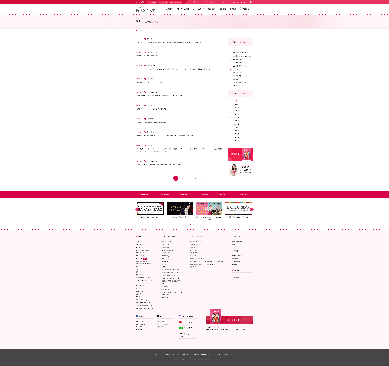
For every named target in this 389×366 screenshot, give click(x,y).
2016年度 (236, 137)
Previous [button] (137, 210)
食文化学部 (139, 327)
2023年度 (236, 114)
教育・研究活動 (140, 255)
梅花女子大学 (139, 321)
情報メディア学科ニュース (242, 53)
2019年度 (236, 127)
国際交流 (236, 251)
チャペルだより (194, 255)
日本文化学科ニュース (240, 62)
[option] (150, 210)
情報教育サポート (195, 247)
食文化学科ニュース (239, 72)
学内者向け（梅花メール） (173, 354)
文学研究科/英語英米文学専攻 (170, 272)
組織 (137, 269)
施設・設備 (139, 288)
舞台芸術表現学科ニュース (242, 56)
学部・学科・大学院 (170, 237)
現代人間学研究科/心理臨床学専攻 (171, 269)
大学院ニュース (238, 86)
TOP (136, 30)
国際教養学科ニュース (240, 59)
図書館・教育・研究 (141, 291)
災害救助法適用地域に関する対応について (201, 264)
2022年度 (236, 117)
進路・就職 (237, 237)
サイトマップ (200, 2)
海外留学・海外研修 (237, 255)
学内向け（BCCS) (158, 354)
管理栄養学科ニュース (240, 76)
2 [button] (194, 224)
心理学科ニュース (239, 69)
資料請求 (235, 2)
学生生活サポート (195, 244)
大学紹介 (141, 237)
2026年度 (236, 104)
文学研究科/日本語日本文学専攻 (170, 278)
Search (251, 2)
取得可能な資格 (166, 289)
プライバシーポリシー (229, 354)
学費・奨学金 (139, 275)
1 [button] (190, 224)
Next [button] (252, 210)
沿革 (137, 266)
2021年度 (236, 121)
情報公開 (138, 294)
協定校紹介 (235, 258)
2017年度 (236, 134)
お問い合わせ (224, 2)
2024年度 (236, 111)
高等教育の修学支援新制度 (143, 277)
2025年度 (236, 107)
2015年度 (236, 140)
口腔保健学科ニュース (240, 82)
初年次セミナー (166, 284)
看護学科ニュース (239, 79)
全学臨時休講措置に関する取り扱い (199, 258)
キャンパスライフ (197, 237)
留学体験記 (235, 264)
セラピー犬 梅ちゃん (162, 324)
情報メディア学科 (141, 324)
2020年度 (236, 124)
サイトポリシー (216, 354)
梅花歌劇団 (165, 286)
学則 (137, 272)
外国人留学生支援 (236, 261)
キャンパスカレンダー (196, 241)
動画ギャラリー (187, 354)
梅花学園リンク (205, 354)
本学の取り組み (140, 253)
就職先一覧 (235, 244)
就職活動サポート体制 (238, 241)
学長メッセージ (140, 244)
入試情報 (236, 278)
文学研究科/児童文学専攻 (168, 275)
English (243, 2)
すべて (235, 49)
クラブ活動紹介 (194, 250)
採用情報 (196, 354)
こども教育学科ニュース (241, 66)
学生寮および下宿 (195, 253)
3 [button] (198, 224)
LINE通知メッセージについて (186, 335)
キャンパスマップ (141, 285)
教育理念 (138, 241)
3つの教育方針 (140, 247)
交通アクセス (212, 2)
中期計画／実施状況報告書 (143, 250)
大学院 (163, 267)
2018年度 (236, 130)
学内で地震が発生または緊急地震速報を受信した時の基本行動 (207, 261)
